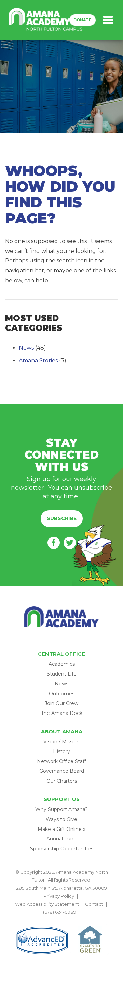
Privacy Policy (59, 896)
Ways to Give (61, 819)
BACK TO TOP (61, 920)
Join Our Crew (61, 703)
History (61, 751)
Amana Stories (38, 360)
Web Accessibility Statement (47, 904)
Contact (94, 904)
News (26, 348)
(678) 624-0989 (59, 912)
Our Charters (61, 781)
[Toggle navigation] (108, 20)
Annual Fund (61, 839)
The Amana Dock (61, 713)
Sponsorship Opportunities (61, 849)
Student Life (62, 674)
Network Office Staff (61, 761)
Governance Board (61, 771)
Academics (62, 664)
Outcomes (61, 694)
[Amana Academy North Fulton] (46, 20)
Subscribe (62, 518)
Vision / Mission (61, 741)
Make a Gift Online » (61, 829)
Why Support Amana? (61, 809)
